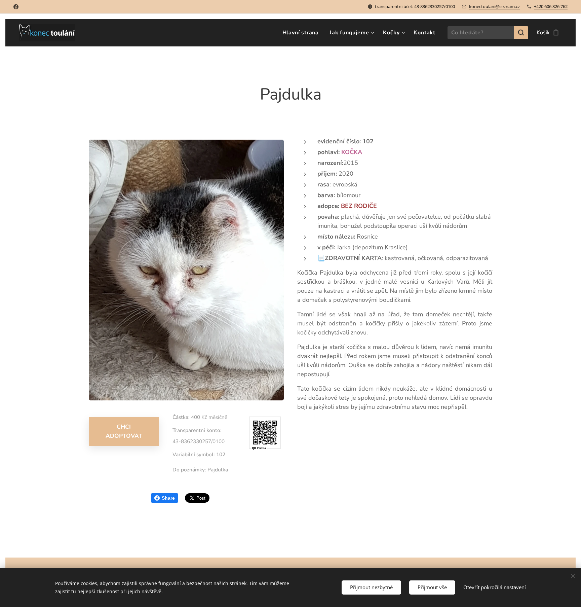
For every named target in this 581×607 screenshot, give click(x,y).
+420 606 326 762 (551, 6)
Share (168, 498)
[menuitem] (302, 32)
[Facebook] (16, 6)
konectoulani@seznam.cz (494, 6)
